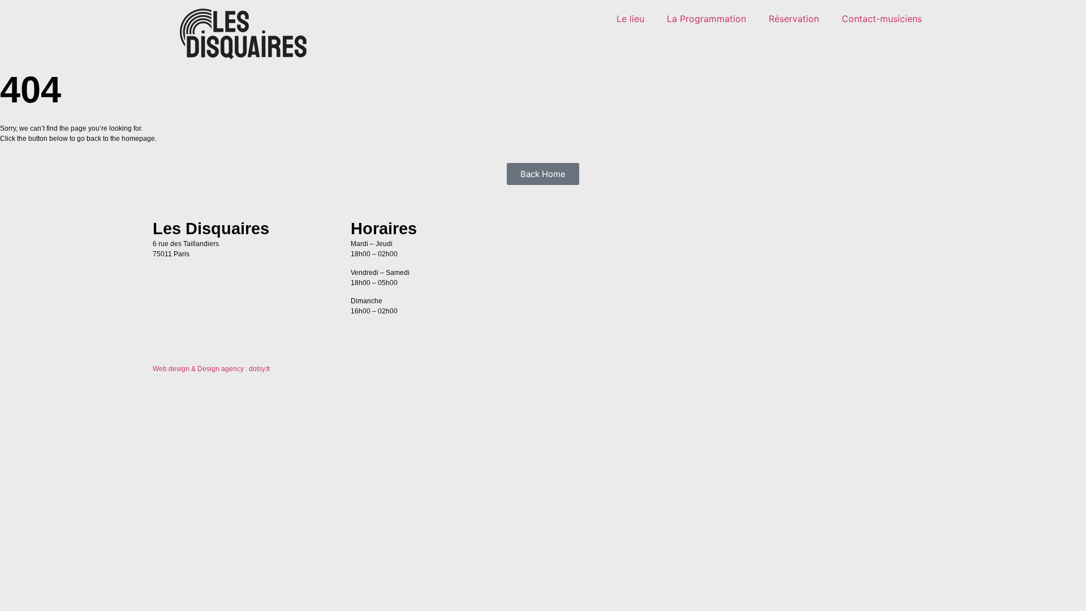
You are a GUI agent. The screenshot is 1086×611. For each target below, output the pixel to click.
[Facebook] (888, 233)
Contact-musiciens (882, 18)
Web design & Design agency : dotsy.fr (211, 369)
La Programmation (706, 18)
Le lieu (630, 18)
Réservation (794, 18)
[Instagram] (919, 233)
